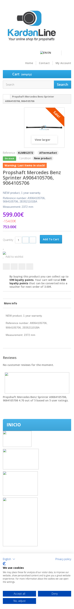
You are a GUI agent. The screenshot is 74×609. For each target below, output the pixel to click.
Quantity (8, 240)
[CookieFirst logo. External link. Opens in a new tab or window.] (4, 563)
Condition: (25, 158)
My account (63, 63)
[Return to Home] (6, 96)
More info (10, 303)
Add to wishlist (14, 256)
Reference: (9, 153)
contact (44, 63)
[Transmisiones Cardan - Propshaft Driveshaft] (31, 27)
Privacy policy (63, 559)
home (29, 63)
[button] (9, 559)
